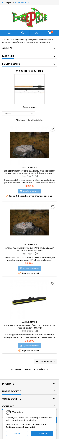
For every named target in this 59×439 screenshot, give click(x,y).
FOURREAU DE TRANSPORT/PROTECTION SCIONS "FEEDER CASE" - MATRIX (29, 326)
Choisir (19, 114)
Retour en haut (45, 361)
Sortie (17, 433)
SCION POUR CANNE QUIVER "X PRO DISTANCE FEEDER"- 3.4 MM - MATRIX (29, 249)
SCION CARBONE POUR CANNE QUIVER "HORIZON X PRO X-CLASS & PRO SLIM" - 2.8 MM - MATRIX (29, 172)
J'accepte (42, 433)
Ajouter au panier (29, 191)
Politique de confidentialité (20, 427)
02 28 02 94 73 (22, 2)
